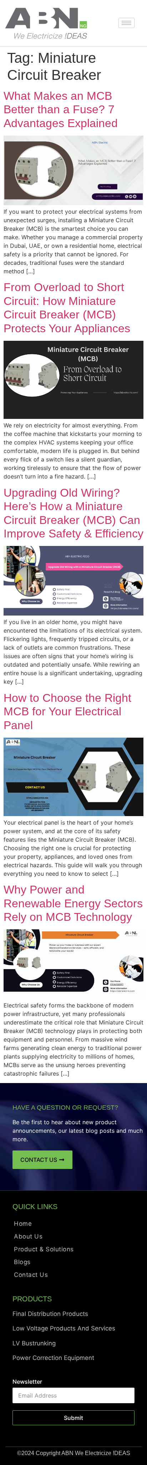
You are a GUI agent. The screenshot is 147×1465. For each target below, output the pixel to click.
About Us (28, 1236)
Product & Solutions (44, 1249)
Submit (73, 1417)
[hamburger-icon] (126, 23)
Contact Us (31, 1274)
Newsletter (27, 1381)
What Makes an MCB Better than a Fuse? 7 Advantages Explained (61, 109)
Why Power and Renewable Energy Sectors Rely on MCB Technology (73, 903)
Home (23, 1223)
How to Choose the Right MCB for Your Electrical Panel (67, 711)
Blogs (22, 1262)
